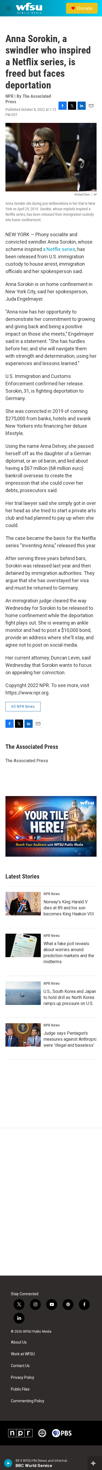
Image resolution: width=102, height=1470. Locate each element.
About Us (19, 1342)
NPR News (52, 894)
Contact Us (20, 1366)
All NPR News (23, 706)
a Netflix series (59, 249)
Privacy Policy (22, 1378)
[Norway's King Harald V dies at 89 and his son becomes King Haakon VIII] (23, 903)
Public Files (20, 1389)
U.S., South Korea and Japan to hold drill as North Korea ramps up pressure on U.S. (70, 997)
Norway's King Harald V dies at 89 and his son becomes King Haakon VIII (69, 907)
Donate (84, 8)
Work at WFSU (23, 1354)
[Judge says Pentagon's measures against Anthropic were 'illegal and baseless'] (23, 1035)
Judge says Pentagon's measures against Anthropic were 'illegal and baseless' (70, 1039)
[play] (8, 1463)
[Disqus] (51, 1202)
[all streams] (95, 1463)
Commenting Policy (27, 1401)
